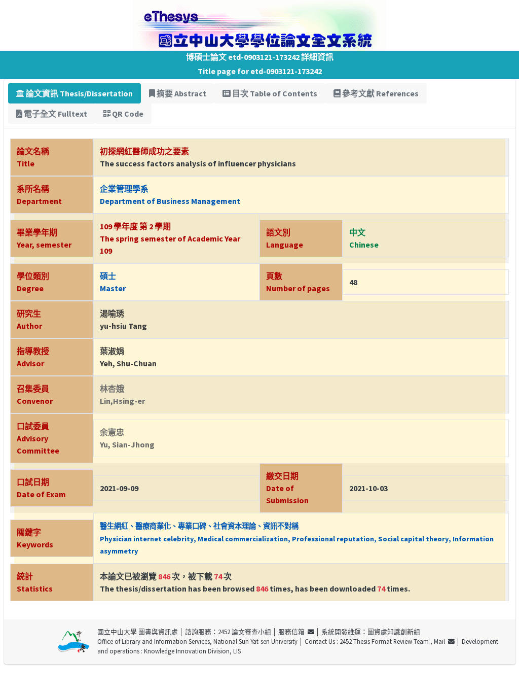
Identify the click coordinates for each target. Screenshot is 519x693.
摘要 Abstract (180, 93)
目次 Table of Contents (274, 93)
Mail (441, 641)
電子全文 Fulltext (54, 114)
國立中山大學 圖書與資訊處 (137, 632)
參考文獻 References (380, 93)
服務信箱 (293, 632)
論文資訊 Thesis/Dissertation (78, 93)
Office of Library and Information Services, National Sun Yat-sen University (197, 641)
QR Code (126, 114)
